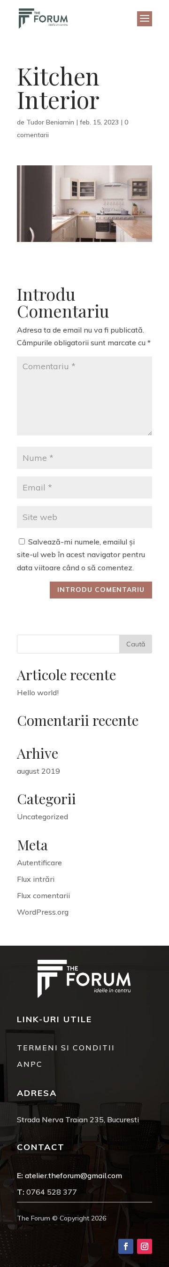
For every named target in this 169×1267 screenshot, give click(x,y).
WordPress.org (43, 912)
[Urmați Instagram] (144, 1246)
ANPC (30, 1064)
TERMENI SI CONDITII (66, 1047)
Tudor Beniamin (50, 122)
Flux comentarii (43, 895)
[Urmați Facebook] (125, 1246)
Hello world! (38, 692)
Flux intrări (35, 879)
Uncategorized (42, 816)
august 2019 (38, 771)
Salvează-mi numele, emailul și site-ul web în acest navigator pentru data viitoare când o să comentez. (81, 554)
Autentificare (39, 862)
